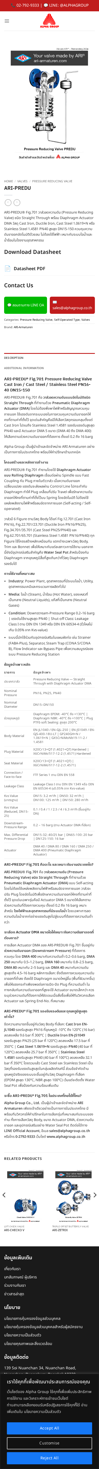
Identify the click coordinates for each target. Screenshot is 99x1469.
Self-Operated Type (67, 320)
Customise (49, 1443)
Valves (22, 181)
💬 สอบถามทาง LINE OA (25, 305)
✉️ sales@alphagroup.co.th (72, 305)
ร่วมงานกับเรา (15, 1285)
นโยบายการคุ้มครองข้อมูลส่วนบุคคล (32, 1318)
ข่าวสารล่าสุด (14, 1294)
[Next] (94, 1206)
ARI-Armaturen (23, 327)
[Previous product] (16, 202)
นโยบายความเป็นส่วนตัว (22, 1335)
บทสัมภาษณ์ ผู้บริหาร (20, 1277)
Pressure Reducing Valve (52, 181)
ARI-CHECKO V (14, 1231)
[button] (6, 21)
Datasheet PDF (24, 269)
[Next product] (8, 202)
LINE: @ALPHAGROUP (69, 5)
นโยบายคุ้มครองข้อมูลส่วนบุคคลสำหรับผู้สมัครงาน (43, 1327)
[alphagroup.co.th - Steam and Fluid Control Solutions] (49, 21)
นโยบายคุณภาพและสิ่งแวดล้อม (28, 1344)
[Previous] (4, 1206)
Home (8, 181)
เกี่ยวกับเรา (12, 1269)
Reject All (49, 1458)
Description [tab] (13, 358)
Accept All (49, 1428)
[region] (49, 1421)
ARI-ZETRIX (60, 1231)
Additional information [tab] (24, 368)
